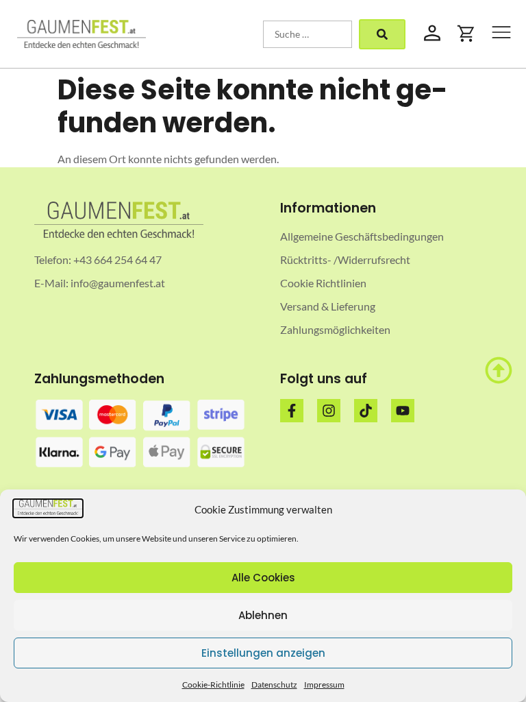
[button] (501, 34)
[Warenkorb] (466, 33)
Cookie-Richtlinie (213, 684)
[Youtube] (402, 410)
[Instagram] (328, 410)
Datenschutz (274, 684)
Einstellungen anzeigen (263, 653)
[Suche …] (307, 34)
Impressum (324, 684)
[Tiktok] (365, 410)
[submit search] (382, 34)
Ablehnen (263, 615)
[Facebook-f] (291, 410)
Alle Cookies (263, 577)
